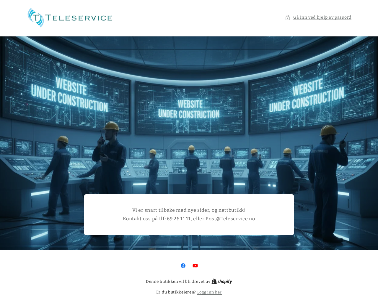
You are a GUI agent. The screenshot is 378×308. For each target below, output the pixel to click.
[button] (318, 17)
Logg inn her (209, 292)
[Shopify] (221, 281)
